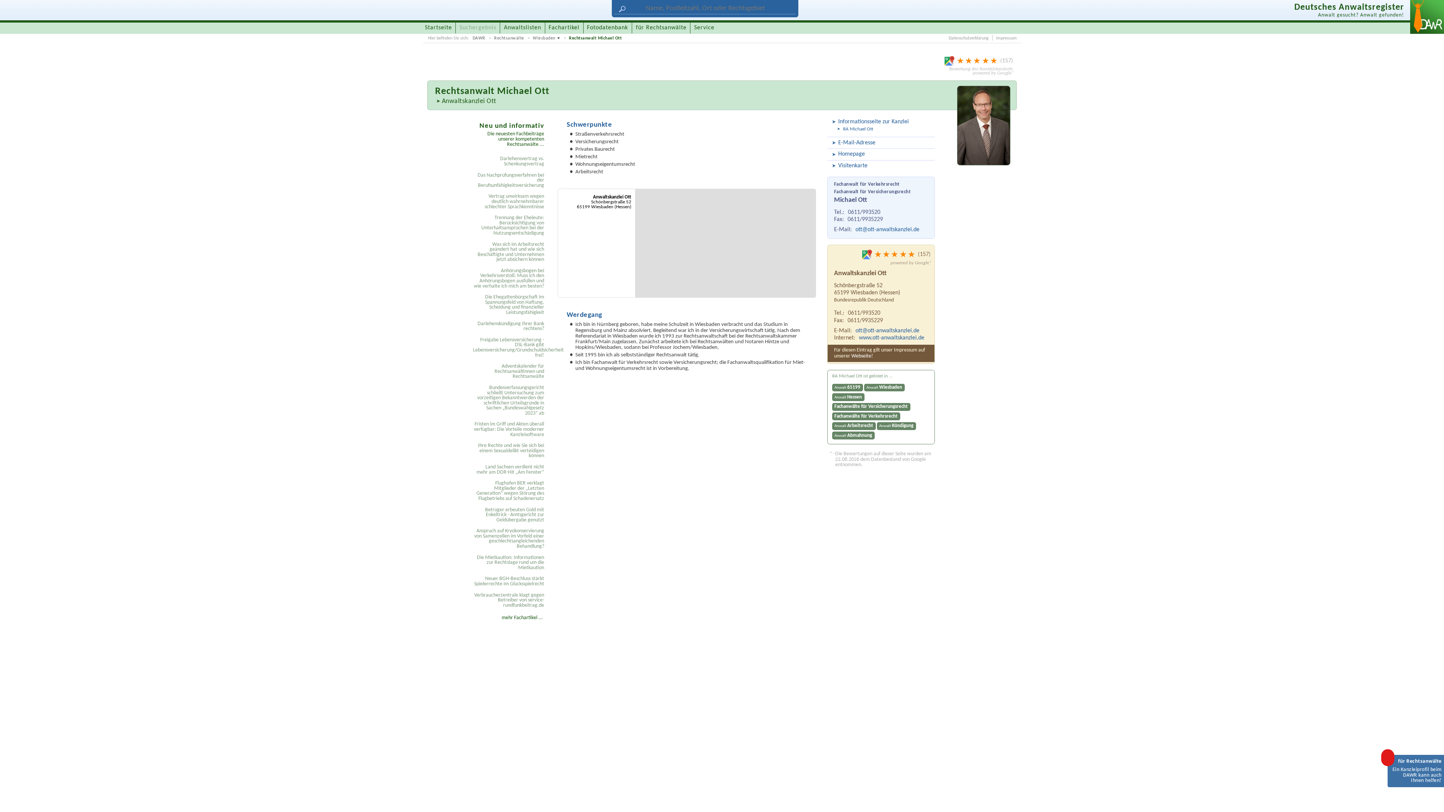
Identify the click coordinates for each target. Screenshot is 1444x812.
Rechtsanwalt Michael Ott (595, 38)
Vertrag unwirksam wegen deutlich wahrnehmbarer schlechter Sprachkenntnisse (514, 201)
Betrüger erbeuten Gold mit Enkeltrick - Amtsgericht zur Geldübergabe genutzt (514, 515)
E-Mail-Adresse (856, 143)
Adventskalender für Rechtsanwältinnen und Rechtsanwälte (519, 371)
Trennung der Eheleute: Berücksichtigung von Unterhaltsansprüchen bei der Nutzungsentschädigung (512, 225)
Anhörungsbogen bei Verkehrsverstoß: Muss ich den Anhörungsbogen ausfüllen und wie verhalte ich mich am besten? (509, 278)
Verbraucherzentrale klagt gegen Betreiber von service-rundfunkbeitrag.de (509, 600)
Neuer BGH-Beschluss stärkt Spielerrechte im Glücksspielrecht (509, 581)
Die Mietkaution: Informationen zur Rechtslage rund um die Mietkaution (510, 562)
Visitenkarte (853, 166)
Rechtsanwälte (509, 38)
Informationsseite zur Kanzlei (873, 122)
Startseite (438, 28)
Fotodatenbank (607, 28)
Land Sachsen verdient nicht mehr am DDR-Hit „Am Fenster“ (510, 470)
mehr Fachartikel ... (522, 617)
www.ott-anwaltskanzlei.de (891, 338)
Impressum (1006, 38)
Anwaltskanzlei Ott (469, 101)
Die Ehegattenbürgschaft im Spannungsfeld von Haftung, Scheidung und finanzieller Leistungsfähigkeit (514, 305)
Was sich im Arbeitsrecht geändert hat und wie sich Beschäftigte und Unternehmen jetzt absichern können (511, 252)
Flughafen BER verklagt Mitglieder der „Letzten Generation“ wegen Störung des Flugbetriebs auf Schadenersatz (510, 491)
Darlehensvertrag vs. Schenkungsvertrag (522, 161)
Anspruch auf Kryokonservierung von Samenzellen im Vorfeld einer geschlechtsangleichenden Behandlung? (509, 539)
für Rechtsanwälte (661, 28)
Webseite (861, 356)
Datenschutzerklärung (969, 38)
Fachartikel (564, 28)
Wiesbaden (544, 38)
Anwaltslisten (522, 28)
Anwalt (847, 387)
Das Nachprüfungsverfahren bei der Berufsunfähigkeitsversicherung (511, 180)
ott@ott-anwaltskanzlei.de (887, 230)
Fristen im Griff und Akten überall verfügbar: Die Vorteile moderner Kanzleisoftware (509, 429)
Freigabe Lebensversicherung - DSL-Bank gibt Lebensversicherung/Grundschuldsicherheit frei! (509, 348)
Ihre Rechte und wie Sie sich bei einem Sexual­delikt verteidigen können (511, 450)
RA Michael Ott (858, 129)
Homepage (851, 154)
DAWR (479, 38)
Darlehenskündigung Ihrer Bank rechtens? (511, 326)
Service (704, 28)
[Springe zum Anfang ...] (1430, 798)
